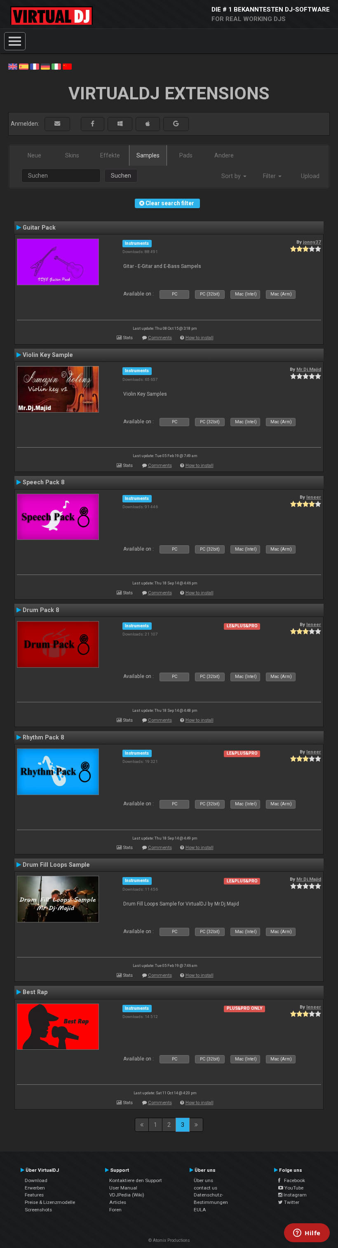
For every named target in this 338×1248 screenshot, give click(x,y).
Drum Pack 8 (41, 610)
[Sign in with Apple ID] (148, 124)
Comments (160, 337)
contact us (205, 1188)
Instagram (294, 1195)
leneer (313, 497)
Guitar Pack (39, 227)
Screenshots (38, 1210)
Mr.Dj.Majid (308, 369)
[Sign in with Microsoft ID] (120, 124)
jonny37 (312, 242)
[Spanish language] (23, 66)
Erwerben (35, 1188)
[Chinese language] (67, 66)
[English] (12, 66)
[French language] (34, 66)
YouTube (293, 1188)
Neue (34, 155)
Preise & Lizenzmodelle (50, 1202)
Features (34, 1195)
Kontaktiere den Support (135, 1180)
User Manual (123, 1188)
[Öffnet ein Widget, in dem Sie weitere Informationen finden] (307, 1233)
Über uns (203, 1180)
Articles (117, 1202)
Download (36, 1180)
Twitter (291, 1202)
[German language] (45, 66)
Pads (185, 155)
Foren (115, 1210)
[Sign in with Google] (176, 124)
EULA (200, 1210)
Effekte (110, 155)
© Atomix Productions (169, 1240)
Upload (310, 176)
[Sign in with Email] (57, 124)
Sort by (231, 176)
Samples (148, 155)
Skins (72, 155)
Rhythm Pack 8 (43, 737)
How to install (199, 337)
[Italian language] (56, 66)
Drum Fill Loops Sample (56, 864)
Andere (224, 155)
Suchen (121, 175)
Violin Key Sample (48, 355)
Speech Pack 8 (43, 482)
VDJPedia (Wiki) (126, 1195)
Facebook (292, 1180)
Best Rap (35, 992)
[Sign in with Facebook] (92, 124)
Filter (270, 176)
